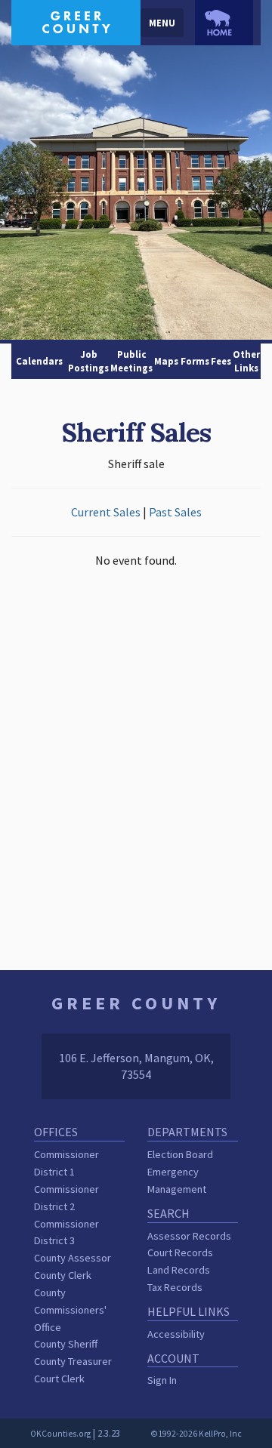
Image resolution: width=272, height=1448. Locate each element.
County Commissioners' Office (70, 1310)
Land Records (178, 1270)
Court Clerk (59, 1378)
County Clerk (62, 1275)
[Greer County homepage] (76, 21)
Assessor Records (189, 1236)
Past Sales (175, 511)
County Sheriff (65, 1344)
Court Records (180, 1252)
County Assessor (72, 1258)
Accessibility (176, 1334)
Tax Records (174, 1287)
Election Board (180, 1154)
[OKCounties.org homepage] (224, 22)
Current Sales (106, 511)
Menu (162, 23)
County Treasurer (73, 1361)
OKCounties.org (60, 1433)
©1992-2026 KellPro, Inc (196, 1433)
